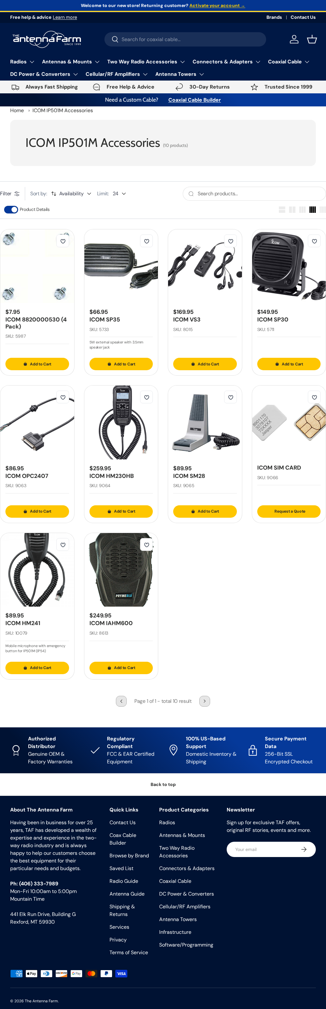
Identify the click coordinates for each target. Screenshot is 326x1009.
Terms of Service (129, 952)
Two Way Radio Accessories (142, 61)
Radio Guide (124, 881)
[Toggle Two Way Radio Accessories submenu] (182, 62)
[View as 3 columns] (302, 209)
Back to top (163, 784)
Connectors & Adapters (223, 61)
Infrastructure (175, 932)
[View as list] (282, 209)
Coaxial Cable (285, 61)
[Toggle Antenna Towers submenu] (201, 74)
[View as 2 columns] (292, 209)
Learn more (65, 17)
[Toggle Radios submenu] (32, 62)
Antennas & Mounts (67, 61)
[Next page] (204, 701)
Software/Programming (186, 944)
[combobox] (185, 39)
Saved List (121, 868)
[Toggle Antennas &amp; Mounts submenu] (97, 62)
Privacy (118, 939)
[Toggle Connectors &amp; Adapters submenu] (258, 62)
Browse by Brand (129, 855)
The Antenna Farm (41, 1001)
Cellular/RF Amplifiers (113, 74)
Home (17, 110)
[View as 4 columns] (312, 209)
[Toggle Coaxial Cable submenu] (307, 62)
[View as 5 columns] (323, 209)
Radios (18, 61)
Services (119, 927)
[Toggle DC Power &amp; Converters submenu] (75, 74)
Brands (274, 17)
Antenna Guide (127, 893)
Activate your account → (217, 5)
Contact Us (303, 17)
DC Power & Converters (40, 74)
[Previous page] (121, 701)
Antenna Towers (175, 74)
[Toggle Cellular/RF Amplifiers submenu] (145, 74)
